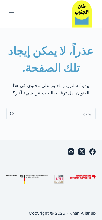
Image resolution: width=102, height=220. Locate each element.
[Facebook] (92, 151)
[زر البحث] (12, 113)
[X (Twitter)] (81, 151)
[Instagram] (71, 151)
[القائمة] (11, 14)
